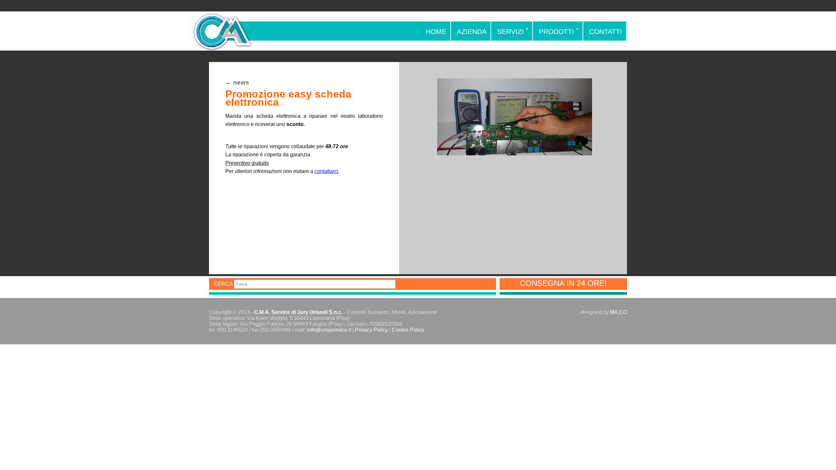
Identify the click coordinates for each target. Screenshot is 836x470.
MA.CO (618, 312)
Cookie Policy (408, 330)
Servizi (510, 31)
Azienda (472, 31)
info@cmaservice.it (329, 330)
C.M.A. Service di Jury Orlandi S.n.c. (298, 312)
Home (436, 31)
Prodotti (556, 31)
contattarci (326, 171)
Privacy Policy (371, 330)
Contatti (605, 31)
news (241, 82)
